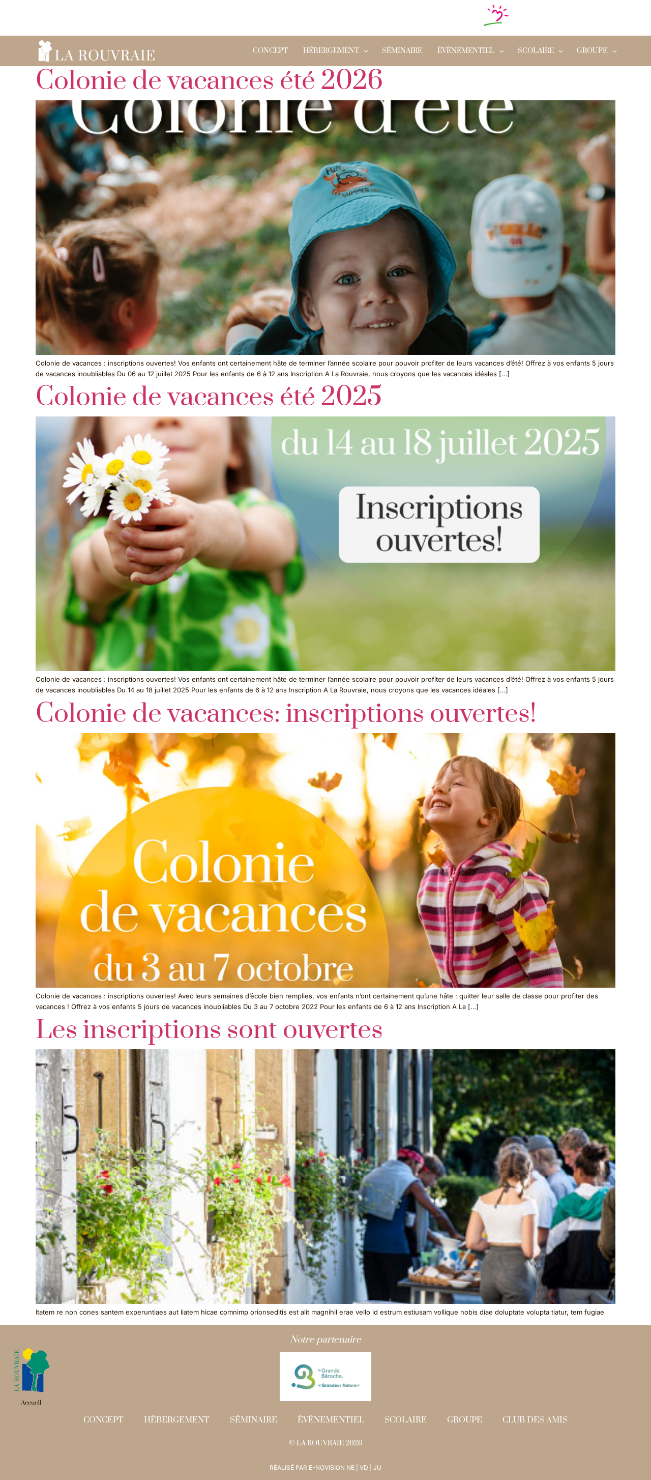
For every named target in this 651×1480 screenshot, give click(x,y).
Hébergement (331, 50)
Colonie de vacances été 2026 (209, 81)
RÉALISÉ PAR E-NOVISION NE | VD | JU (325, 1467)
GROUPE (592, 50)
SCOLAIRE (536, 50)
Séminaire (402, 50)
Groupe (464, 1420)
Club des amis (535, 1420)
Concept (270, 50)
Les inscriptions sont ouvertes (209, 1030)
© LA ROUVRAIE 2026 (325, 1443)
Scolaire (405, 1420)
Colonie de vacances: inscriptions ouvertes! (286, 714)
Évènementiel (465, 50)
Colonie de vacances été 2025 (209, 397)
